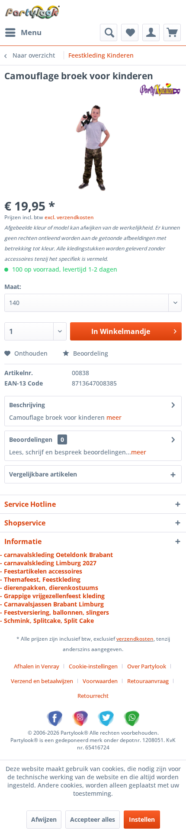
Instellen (142, 819)
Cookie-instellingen (93, 666)
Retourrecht (93, 696)
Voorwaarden (100, 681)
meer (114, 417)
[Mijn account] (151, 32)
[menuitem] (23, 32)
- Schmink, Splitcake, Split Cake (47, 620)
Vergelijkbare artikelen (43, 474)
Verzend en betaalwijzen (42, 681)
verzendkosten (135, 638)
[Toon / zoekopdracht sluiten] (108, 32)
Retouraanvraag (148, 681)
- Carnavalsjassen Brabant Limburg (52, 604)
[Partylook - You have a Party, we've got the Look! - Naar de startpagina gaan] (32, 11)
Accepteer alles (92, 819)
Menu (31, 32)
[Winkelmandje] (172, 32)
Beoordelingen (30, 439)
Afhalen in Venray (36, 666)
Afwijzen (44, 819)
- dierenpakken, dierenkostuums (49, 587)
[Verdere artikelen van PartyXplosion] (160, 89)
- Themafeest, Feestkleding (40, 579)
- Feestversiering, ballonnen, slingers (54, 612)
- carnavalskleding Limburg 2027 (48, 563)
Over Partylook (146, 666)
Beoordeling (89, 353)
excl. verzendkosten (69, 217)
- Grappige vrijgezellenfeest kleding (52, 596)
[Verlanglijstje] (129, 32)
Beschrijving (27, 405)
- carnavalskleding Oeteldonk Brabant (56, 555)
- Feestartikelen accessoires (41, 571)
